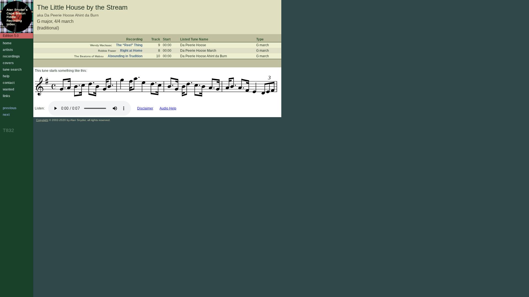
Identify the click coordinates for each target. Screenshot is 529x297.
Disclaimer (145, 108)
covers (8, 63)
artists (8, 50)
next (6, 115)
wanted (8, 89)
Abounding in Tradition (125, 56)
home (7, 43)
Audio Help (168, 108)
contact (9, 83)
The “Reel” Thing (129, 45)
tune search (12, 70)
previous (10, 108)
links (6, 96)
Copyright (42, 120)
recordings (11, 56)
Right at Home (131, 51)
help (6, 76)
